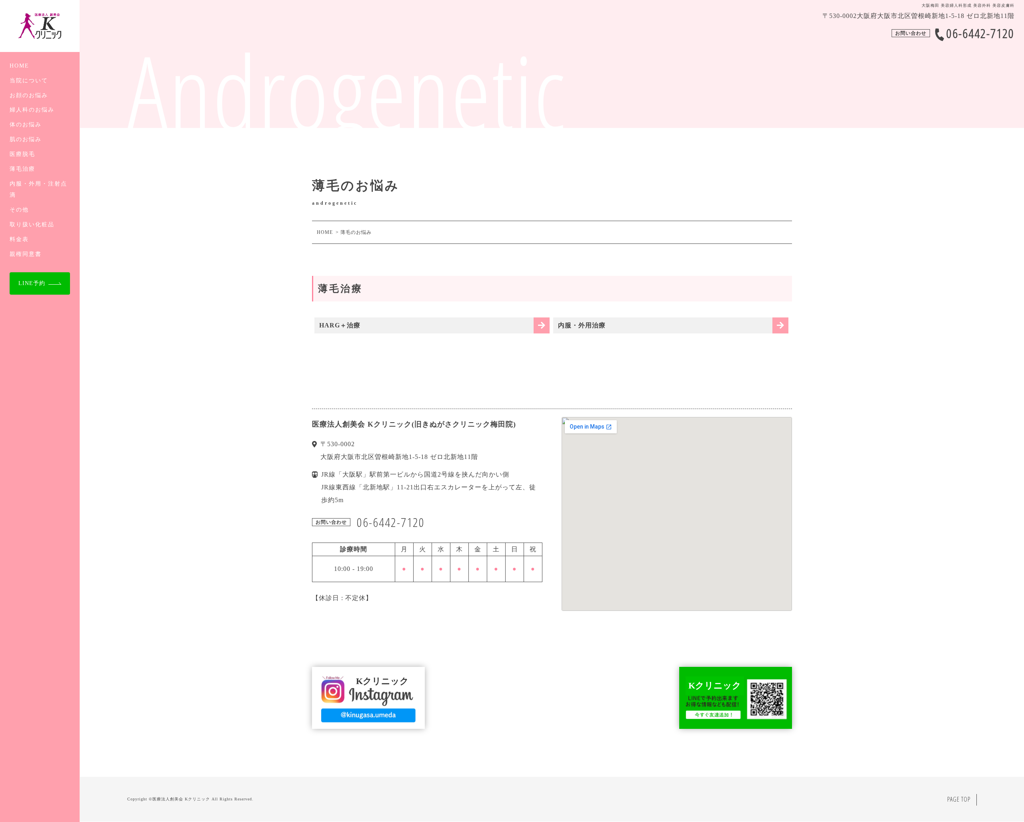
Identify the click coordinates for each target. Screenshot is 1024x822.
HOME (19, 65)
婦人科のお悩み (32, 109)
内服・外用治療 (582, 325)
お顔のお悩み (29, 95)
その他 (19, 209)
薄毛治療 (22, 169)
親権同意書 (26, 254)
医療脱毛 (22, 154)
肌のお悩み (26, 139)
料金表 (19, 239)
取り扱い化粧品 (32, 224)
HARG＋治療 (339, 325)
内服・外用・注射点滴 (38, 189)
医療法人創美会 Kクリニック (181, 799)
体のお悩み (26, 124)
